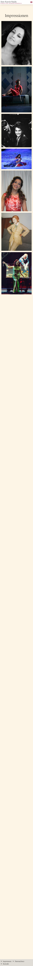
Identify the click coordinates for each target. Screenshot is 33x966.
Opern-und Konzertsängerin (11, 3)
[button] (31, 2)
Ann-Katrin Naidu (8, 1)
